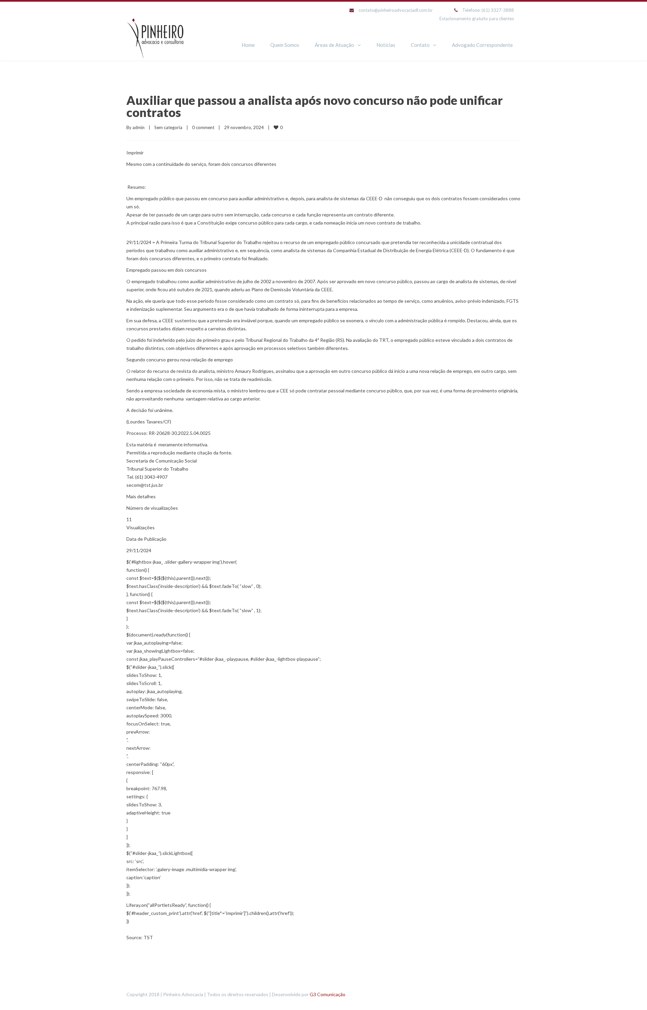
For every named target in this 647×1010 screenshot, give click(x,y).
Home (248, 45)
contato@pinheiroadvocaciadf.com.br (396, 10)
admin (138, 127)
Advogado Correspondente (482, 45)
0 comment (203, 127)
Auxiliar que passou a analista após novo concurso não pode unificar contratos (314, 106)
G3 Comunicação (327, 994)
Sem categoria (168, 127)
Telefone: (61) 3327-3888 (488, 10)
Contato (420, 45)
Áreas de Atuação (334, 45)
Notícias (385, 45)
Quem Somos (284, 45)
